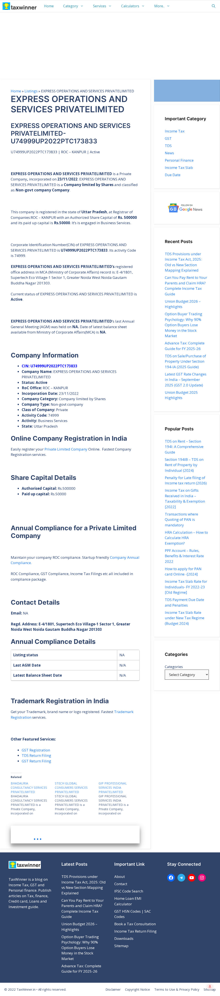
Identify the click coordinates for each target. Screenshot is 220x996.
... (37, 835)
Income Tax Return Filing (135, 931)
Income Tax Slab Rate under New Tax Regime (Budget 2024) (184, 618)
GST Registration (36, 750)
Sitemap (121, 945)
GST (168, 138)
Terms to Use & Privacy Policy (176, 989)
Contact (120, 883)
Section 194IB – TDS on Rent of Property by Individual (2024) (184, 465)
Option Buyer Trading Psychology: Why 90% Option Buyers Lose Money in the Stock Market (183, 324)
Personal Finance (179, 160)
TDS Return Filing (36, 755)
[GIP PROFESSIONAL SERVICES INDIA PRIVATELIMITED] (121, 798)
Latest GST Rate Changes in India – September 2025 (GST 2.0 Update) (185, 380)
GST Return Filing (36, 761)
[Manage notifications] (209, 986)
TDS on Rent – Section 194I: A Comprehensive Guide (184, 447)
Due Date (172, 174)
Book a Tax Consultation (135, 923)
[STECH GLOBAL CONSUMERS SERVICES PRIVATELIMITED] (77, 798)
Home (49, 6)
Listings (31, 91)
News (169, 152)
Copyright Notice (137, 989)
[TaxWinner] (19, 6)
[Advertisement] (110, 44)
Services (99, 6)
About (119, 876)
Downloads (123, 938)
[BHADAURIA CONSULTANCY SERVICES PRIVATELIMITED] (33, 798)
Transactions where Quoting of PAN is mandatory (181, 519)
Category (70, 6)
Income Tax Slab (179, 167)
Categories (174, 666)
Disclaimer (113, 989)
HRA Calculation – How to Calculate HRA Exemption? (186, 538)
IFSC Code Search (128, 891)
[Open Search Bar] (213, 6)
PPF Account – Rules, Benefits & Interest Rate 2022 (184, 556)
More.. (159, 6)
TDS (168, 145)
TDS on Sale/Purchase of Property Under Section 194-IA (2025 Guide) (185, 361)
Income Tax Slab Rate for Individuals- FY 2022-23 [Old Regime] (186, 587)
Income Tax (175, 131)
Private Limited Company (65, 449)
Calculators (130, 6)
